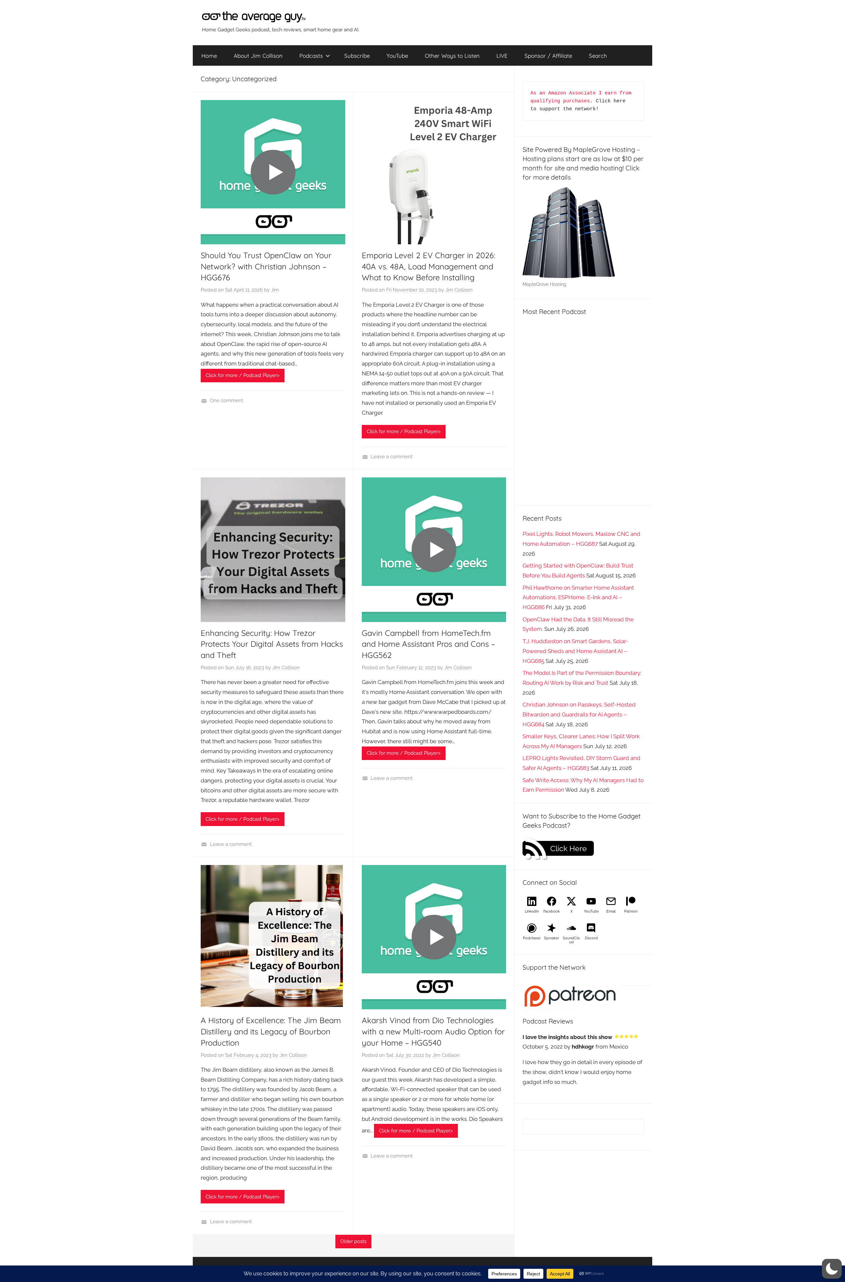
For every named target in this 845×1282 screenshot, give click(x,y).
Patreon (630, 911)
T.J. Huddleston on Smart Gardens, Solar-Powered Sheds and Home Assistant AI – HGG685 (575, 651)
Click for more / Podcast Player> (243, 375)
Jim (275, 290)
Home (209, 55)
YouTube (397, 55)
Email (611, 911)
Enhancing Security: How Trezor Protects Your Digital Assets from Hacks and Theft (272, 644)
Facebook (551, 911)
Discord (591, 938)
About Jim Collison (258, 55)
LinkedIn (532, 911)
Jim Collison (459, 290)
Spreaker (551, 938)
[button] (832, 1269)
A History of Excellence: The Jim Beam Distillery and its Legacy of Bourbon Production (271, 1031)
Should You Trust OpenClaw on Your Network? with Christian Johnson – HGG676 (266, 266)
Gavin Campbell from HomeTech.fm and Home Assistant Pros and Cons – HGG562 (428, 644)
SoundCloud (571, 940)
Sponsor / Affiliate (548, 55)
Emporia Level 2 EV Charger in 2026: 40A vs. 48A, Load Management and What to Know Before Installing (428, 266)
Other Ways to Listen (452, 55)
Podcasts (311, 55)
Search (598, 55)
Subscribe (357, 55)
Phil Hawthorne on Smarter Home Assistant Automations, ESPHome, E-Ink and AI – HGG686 (578, 597)
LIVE (502, 55)
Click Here (568, 848)
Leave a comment (392, 457)
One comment (226, 400)
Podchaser (532, 938)
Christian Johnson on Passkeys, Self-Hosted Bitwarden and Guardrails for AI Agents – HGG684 (579, 714)
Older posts (353, 1241)
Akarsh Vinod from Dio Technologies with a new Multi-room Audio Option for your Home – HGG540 (433, 1031)
